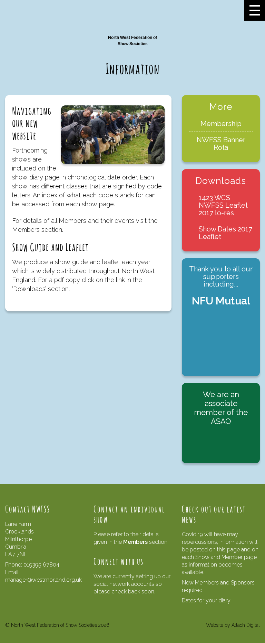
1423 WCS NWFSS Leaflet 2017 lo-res (223, 205)
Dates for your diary (206, 600)
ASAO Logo (221, 443)
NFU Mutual (221, 301)
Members (135, 542)
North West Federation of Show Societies (132, 40)
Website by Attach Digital (233, 625)
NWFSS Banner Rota (221, 143)
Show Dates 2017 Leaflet (225, 232)
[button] (254, 10)
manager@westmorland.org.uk (43, 580)
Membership (221, 123)
